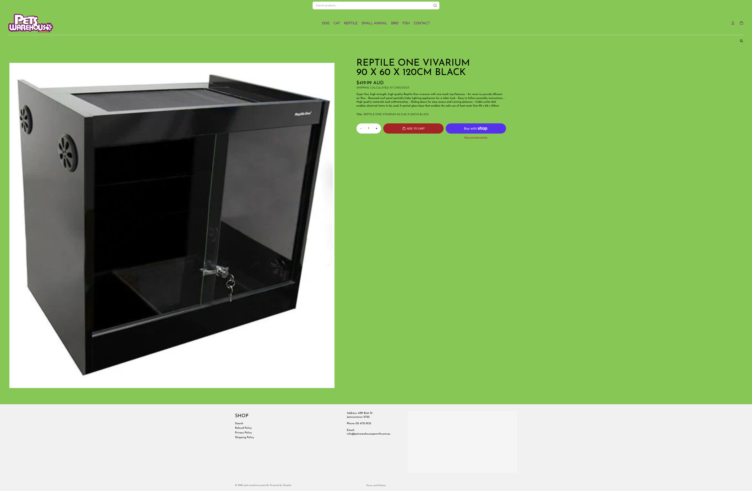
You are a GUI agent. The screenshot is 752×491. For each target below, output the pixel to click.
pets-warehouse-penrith (256, 485)
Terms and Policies (376, 485)
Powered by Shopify (280, 485)
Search (239, 423)
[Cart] (741, 23)
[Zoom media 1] (171, 225)
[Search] (741, 41)
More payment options (475, 137)
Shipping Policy (244, 437)
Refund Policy (243, 428)
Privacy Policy (243, 432)
